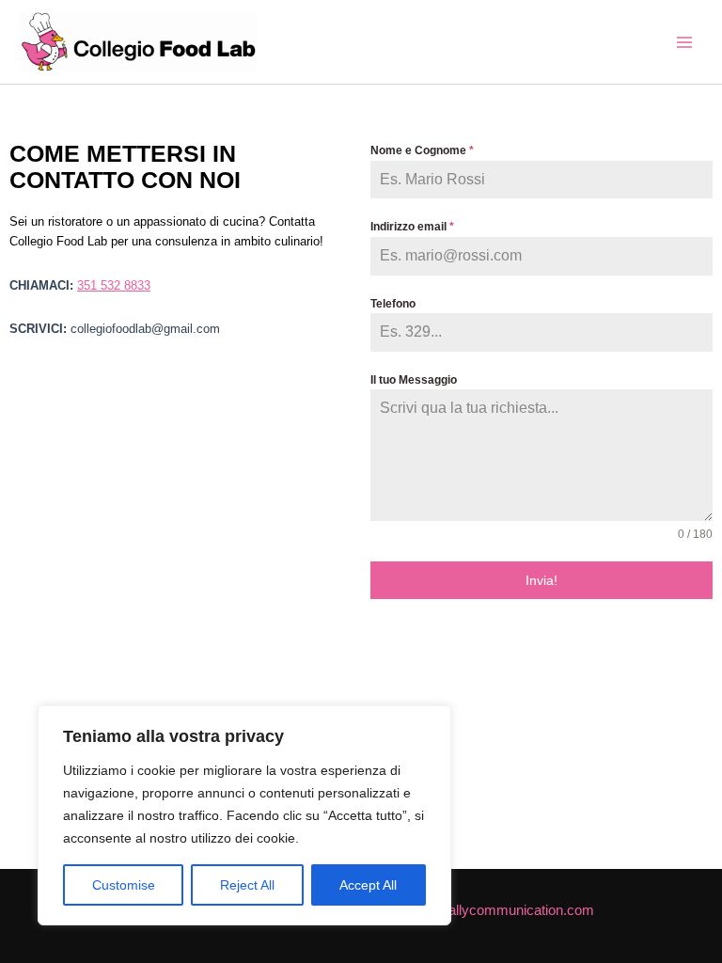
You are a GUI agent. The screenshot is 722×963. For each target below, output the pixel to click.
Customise (123, 884)
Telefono (393, 303)
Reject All (247, 884)
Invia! (541, 580)
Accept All (368, 884)
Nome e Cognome (422, 150)
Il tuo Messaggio (413, 380)
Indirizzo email (412, 226)
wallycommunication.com (516, 910)
